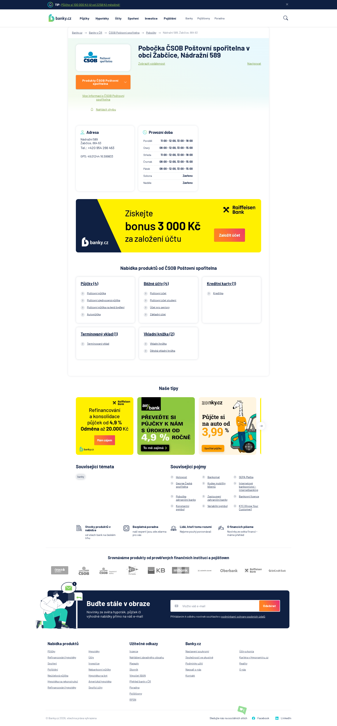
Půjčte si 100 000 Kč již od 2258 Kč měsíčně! (90, 4)
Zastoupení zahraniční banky (217, 498)
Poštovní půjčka (96, 293)
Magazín (134, 663)
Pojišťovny (203, 18)
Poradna (219, 18)
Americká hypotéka (100, 681)
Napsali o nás (193, 669)
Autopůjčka (94, 314)
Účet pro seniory (159, 307)
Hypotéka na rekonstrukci (63, 681)
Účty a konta (246, 651)
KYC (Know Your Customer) (248, 507)
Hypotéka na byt (98, 675)
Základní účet (158, 314)
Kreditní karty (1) (221, 283)
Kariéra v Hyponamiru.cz (253, 657)
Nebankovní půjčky (100, 669)
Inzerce (133, 651)
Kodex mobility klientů (216, 485)
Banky (189, 18)
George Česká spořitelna (184, 485)
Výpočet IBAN (137, 675)
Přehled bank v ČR (140, 681)
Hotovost (181, 477)
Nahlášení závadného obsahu (146, 657)
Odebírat (269, 606)
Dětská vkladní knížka (162, 350)
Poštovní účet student (163, 300)
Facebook (263, 718)
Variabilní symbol (218, 506)
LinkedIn (286, 718)
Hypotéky (102, 18)
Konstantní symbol (182, 507)
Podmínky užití (194, 663)
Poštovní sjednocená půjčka (103, 300)
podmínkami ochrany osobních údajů (243, 616)
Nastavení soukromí (197, 651)
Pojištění (170, 18)
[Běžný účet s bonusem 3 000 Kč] (168, 226)
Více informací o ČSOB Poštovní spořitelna (103, 97)
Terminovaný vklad (98, 343)
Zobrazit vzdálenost (151, 63)
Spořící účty (95, 687)
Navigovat (254, 63)
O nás (242, 669)
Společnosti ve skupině (199, 657)
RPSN (132, 699)
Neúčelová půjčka (58, 675)
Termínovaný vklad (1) (99, 334)
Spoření (133, 18)
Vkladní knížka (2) (159, 334)
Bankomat (214, 477)
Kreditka (218, 293)
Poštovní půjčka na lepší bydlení (105, 307)
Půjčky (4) (89, 283)
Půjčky (84, 18)
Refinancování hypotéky (62, 657)
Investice (151, 18)
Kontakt (190, 675)
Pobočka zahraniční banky (186, 498)
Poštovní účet (158, 293)
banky (80, 476)
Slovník (133, 669)
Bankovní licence (249, 496)
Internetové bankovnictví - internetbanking (248, 487)
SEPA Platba (246, 477)
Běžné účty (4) (156, 283)
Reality (243, 663)
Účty (118, 18)
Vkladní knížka (158, 343)
